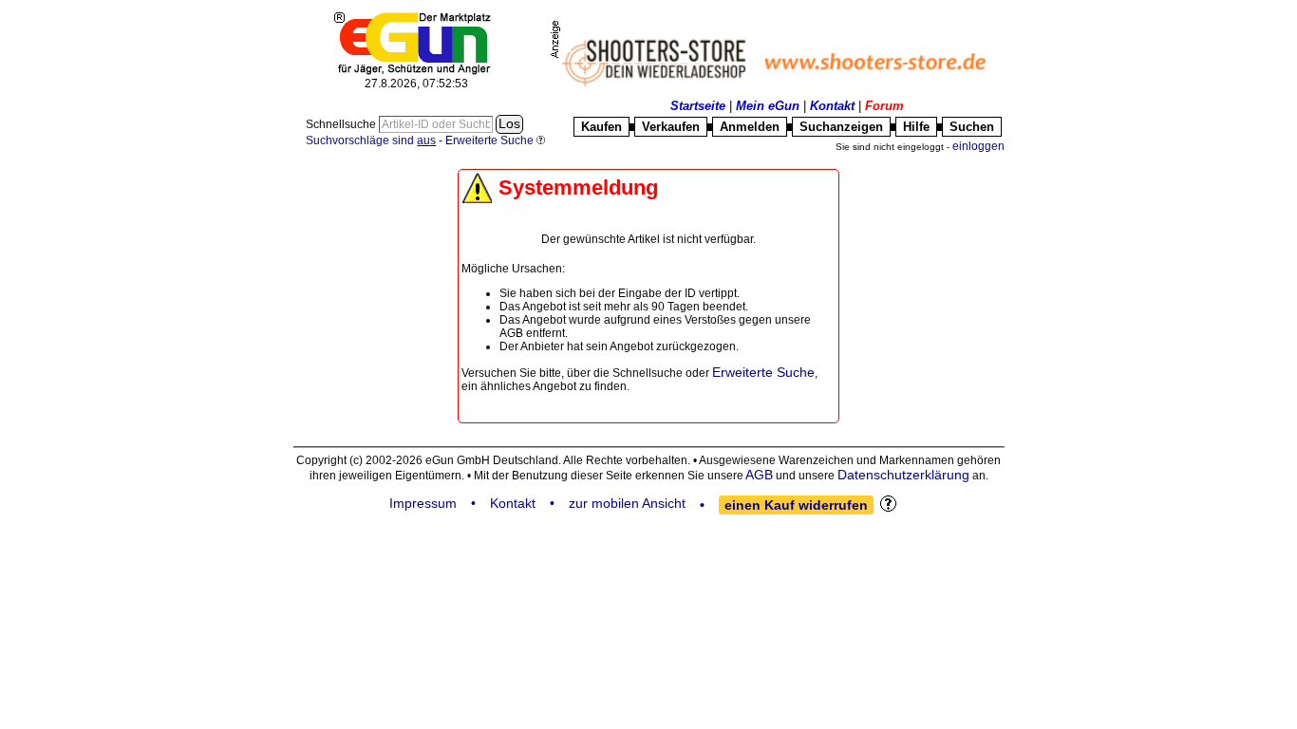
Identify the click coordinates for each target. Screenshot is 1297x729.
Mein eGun (767, 106)
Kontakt (832, 106)
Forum (884, 106)
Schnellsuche (342, 124)
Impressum (423, 503)
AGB (759, 474)
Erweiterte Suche (763, 372)
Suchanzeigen (841, 127)
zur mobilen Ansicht (627, 503)
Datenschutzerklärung (903, 474)
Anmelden (750, 127)
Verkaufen (671, 127)
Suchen (971, 127)
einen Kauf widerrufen (796, 505)
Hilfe (916, 127)
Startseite (697, 106)
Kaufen (601, 127)
